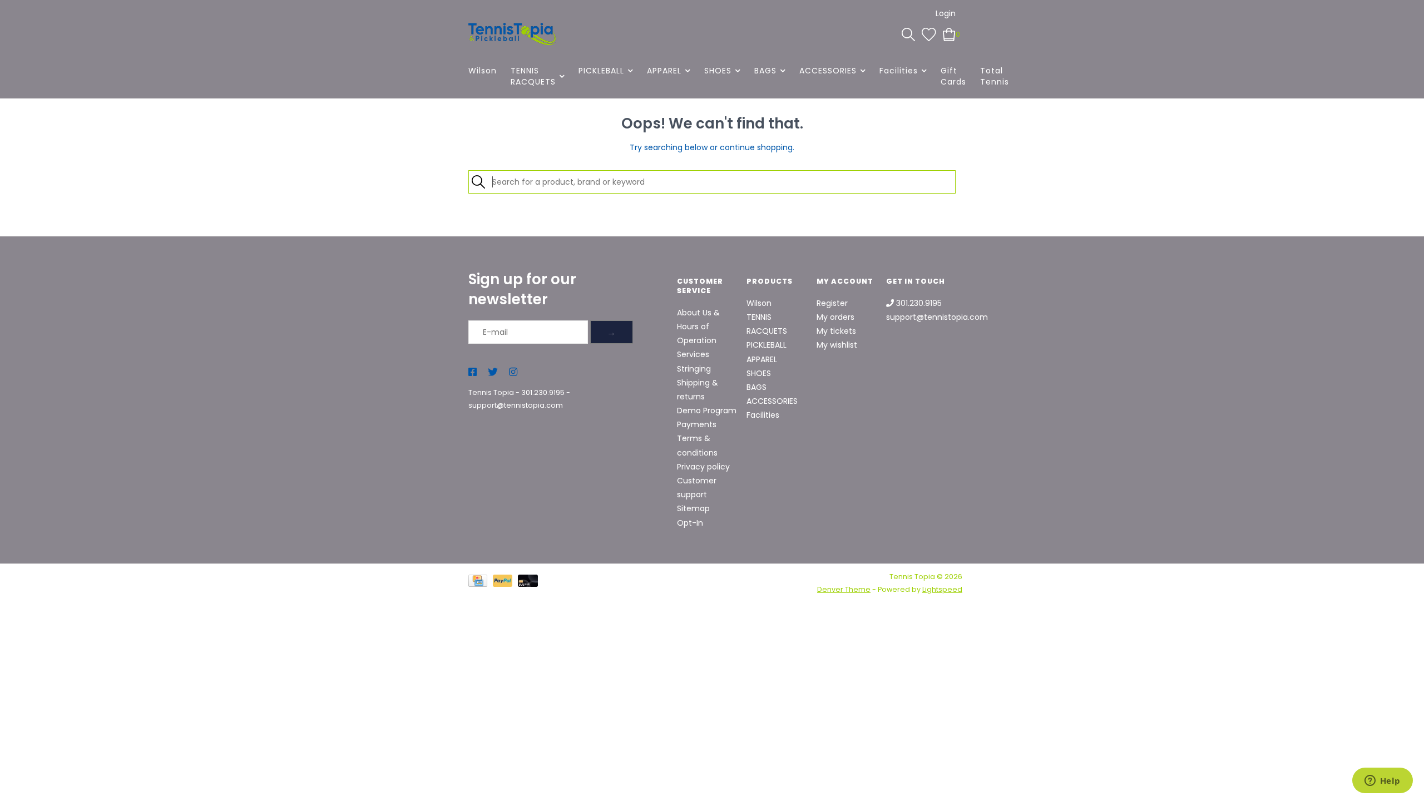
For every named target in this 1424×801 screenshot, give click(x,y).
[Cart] (949, 33)
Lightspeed (942, 589)
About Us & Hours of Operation (698, 326)
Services (693, 354)
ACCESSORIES (828, 70)
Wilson (482, 70)
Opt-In (690, 522)
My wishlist (837, 344)
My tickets (836, 331)
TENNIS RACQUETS (533, 76)
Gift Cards (953, 76)
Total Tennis (994, 76)
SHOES (717, 70)
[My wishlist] (929, 33)
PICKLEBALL (601, 70)
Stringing (694, 368)
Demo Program (706, 410)
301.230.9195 (543, 392)
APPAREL (664, 70)
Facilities (898, 70)
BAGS (765, 70)
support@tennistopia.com (515, 405)
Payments (696, 424)
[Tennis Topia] (512, 34)
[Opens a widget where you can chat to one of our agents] (1382, 781)
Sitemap (693, 508)
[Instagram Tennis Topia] (513, 373)
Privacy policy (703, 466)
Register (832, 303)
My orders (835, 317)
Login (946, 13)
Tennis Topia (491, 392)
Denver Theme (844, 589)
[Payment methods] (480, 583)
